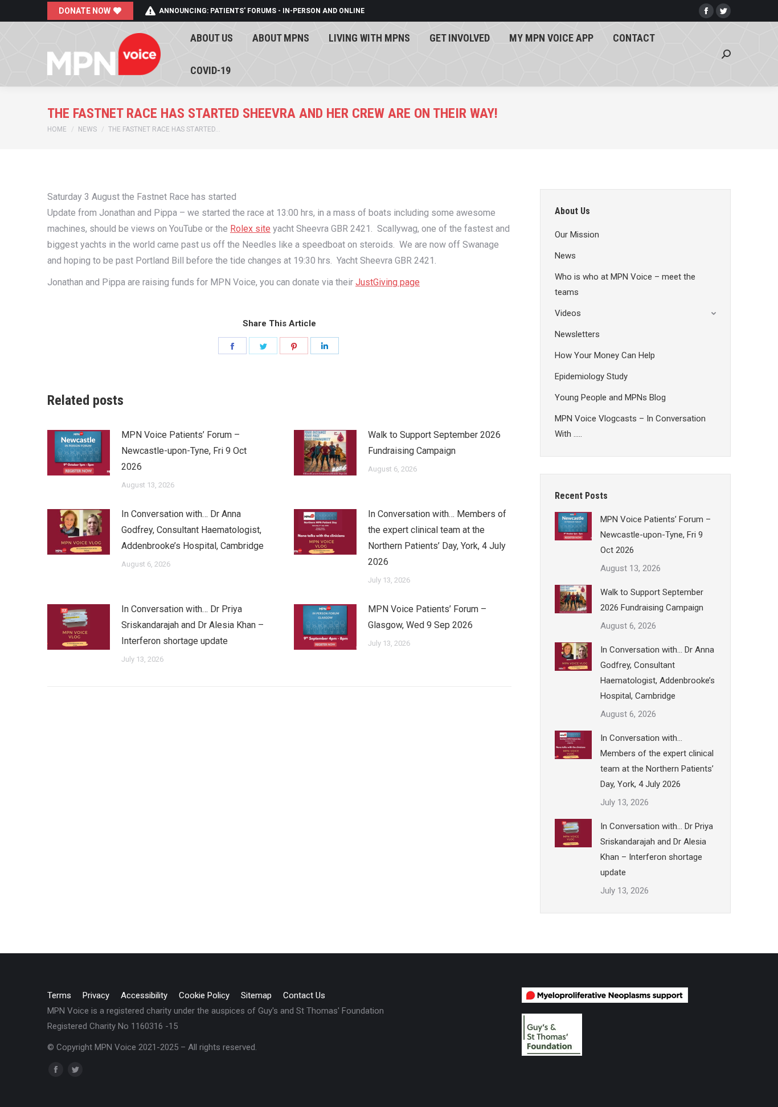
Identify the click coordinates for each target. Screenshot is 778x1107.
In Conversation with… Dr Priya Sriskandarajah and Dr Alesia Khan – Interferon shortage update (192, 625)
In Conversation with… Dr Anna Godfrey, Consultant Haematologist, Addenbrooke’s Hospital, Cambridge (192, 530)
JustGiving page (387, 282)
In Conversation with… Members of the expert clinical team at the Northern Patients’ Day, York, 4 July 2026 (437, 538)
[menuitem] (211, 37)
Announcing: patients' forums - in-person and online (262, 11)
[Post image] (78, 452)
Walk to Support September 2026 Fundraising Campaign (434, 442)
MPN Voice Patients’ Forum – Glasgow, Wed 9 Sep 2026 (427, 617)
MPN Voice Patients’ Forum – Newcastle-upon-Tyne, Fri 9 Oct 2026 (184, 450)
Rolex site (250, 228)
